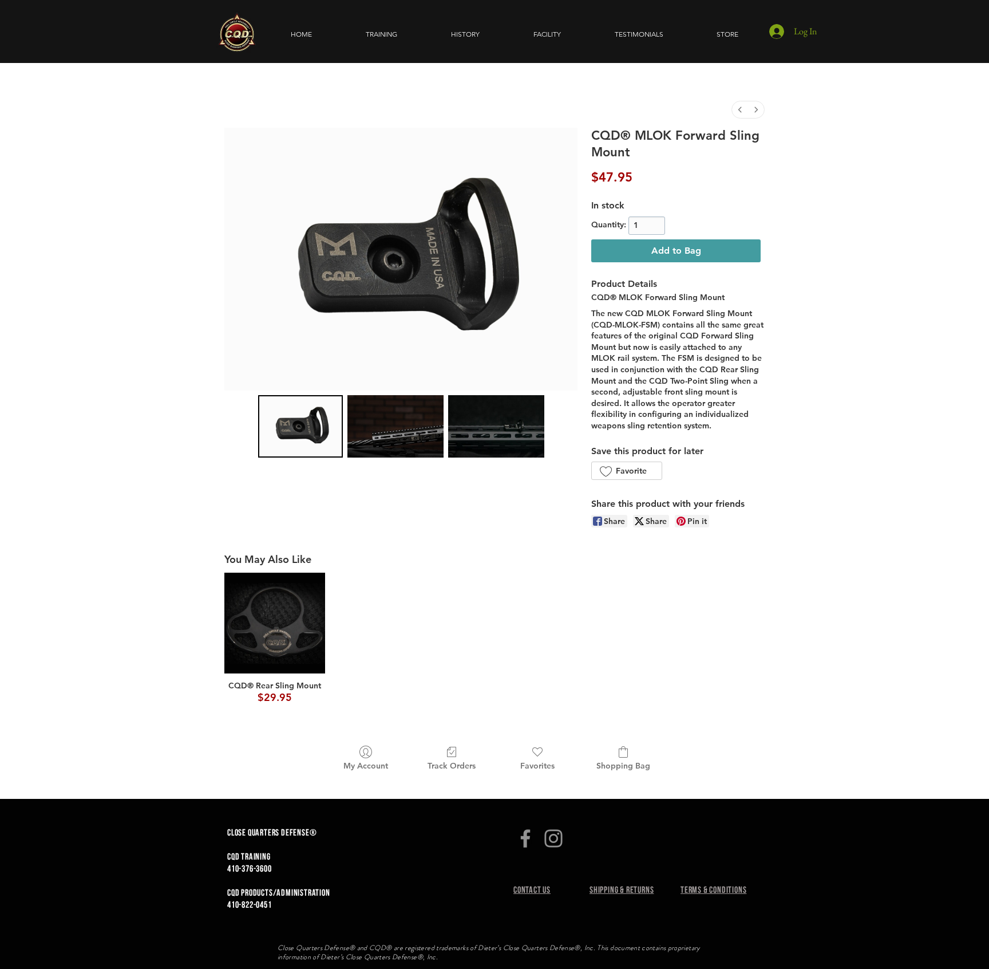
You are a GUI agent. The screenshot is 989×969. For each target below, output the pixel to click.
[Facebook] (525, 838)
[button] (381, 34)
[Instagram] (553, 838)
